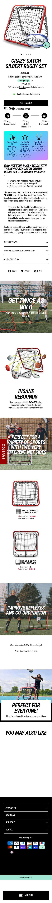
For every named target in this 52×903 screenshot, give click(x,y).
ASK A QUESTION (11, 259)
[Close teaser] (9, 437)
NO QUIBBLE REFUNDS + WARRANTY (19, 251)
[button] (26, 651)
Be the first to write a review (26, 651)
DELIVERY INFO (10, 242)
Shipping (22, 87)
